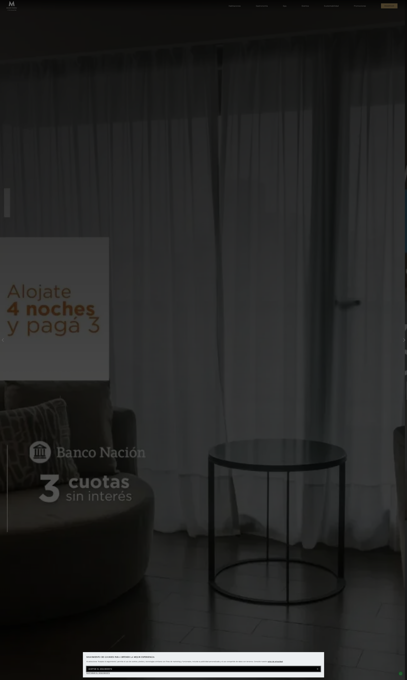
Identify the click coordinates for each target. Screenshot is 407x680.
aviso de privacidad (275, 661)
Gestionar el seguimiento (98, 673)
